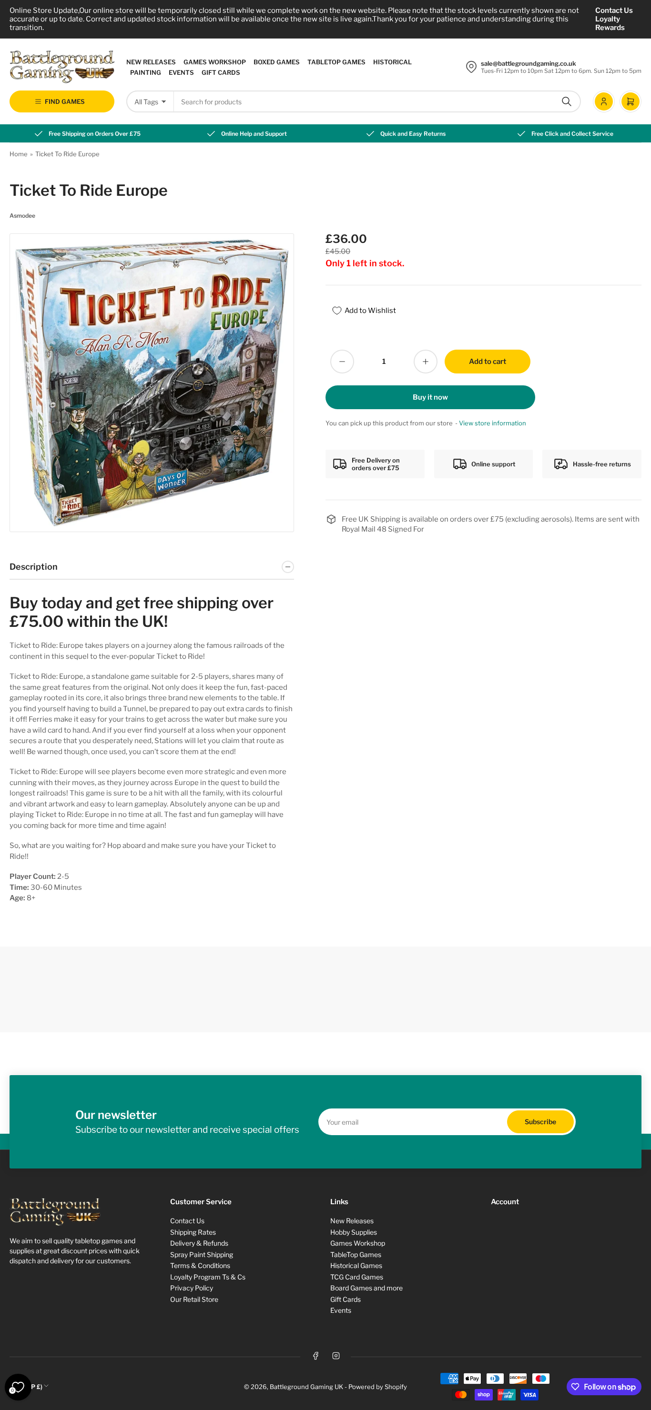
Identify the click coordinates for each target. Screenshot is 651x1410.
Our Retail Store (194, 1299)
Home (19, 154)
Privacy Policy (191, 1288)
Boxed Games (277, 62)
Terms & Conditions (200, 1265)
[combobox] (377, 101)
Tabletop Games (336, 62)
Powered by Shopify (377, 1386)
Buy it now (430, 397)
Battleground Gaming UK (306, 1386)
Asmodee (22, 215)
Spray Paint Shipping (201, 1254)
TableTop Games (355, 1254)
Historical (392, 62)
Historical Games (356, 1265)
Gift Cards (221, 72)
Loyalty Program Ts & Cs (207, 1277)
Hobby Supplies (353, 1232)
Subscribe (540, 1122)
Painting (145, 72)
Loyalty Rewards (610, 23)
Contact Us (614, 10)
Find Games (65, 101)
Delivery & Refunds (199, 1243)
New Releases (151, 62)
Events (181, 72)
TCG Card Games (356, 1277)
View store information (492, 423)
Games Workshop (214, 62)
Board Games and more (366, 1288)
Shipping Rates (193, 1232)
